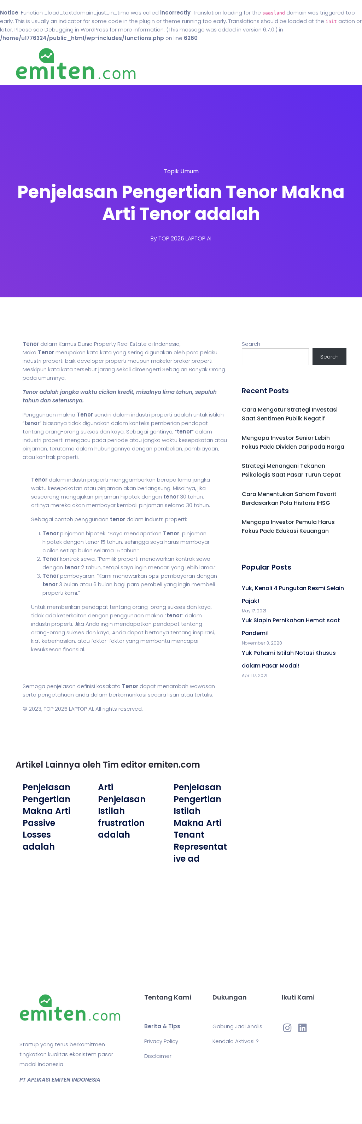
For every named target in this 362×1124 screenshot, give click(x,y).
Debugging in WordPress (76, 29)
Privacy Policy (161, 1041)
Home (202, 64)
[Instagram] (287, 1027)
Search (251, 344)
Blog (224, 64)
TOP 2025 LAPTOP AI (184, 238)
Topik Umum (181, 171)
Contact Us (254, 64)
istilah (216, 414)
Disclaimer (157, 1056)
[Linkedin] (302, 1027)
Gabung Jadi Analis (237, 1026)
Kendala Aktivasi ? (235, 1041)
